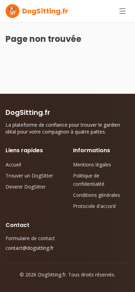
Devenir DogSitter (26, 186)
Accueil (13, 164)
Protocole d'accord (94, 206)
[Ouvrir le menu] (122, 11)
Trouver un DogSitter (29, 175)
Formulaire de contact (30, 238)
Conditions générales (96, 195)
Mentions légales (92, 164)
